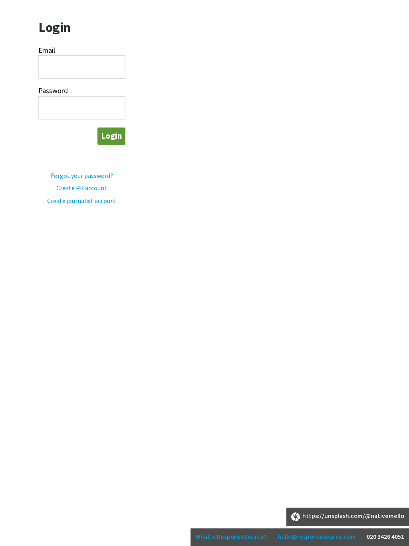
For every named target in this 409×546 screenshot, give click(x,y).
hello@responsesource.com (317, 537)
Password (53, 91)
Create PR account (81, 188)
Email (46, 50)
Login (111, 136)
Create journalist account (82, 201)
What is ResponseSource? (231, 537)
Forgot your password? (82, 176)
